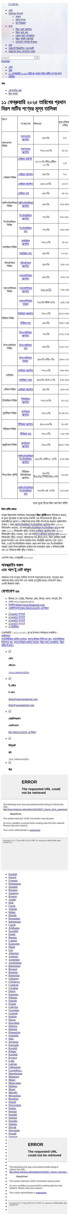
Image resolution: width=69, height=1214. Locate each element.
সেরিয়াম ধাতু (23, 193)
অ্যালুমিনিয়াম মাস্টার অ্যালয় (13, 638)
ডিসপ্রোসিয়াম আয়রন (25, 359)
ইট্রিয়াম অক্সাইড (25, 424)
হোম (10, 10)
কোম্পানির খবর (14, 90)
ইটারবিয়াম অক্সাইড (25, 400)
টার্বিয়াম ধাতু (25, 322)
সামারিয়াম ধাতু (25, 253)
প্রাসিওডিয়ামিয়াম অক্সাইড (25, 204)
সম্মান (18, 16)
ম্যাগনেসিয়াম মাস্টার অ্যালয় (26, 642)
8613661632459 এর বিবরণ (28, 607)
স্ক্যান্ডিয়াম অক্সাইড (25, 445)
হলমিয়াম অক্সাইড (25, 370)
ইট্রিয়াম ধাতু (25, 433)
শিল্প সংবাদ (13, 93)
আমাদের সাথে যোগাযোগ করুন (21, 51)
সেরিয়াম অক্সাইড (25, 174)
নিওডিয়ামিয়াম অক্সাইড (25, 217)
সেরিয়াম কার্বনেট (25, 158)
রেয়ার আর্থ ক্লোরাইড (25, 35)
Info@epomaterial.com (21, 705)
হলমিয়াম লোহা (25, 379)
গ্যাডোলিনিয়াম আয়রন (25, 302)
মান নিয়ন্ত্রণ (21, 22)
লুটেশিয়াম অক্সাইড (25, 413)
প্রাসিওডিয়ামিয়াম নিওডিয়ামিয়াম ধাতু (25, 490)
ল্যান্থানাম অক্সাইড (25, 138)
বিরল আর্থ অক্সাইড (24, 29)
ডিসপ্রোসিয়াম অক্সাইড (25, 334)
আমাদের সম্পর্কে (15, 13)
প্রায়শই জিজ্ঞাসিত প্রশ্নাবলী (21, 48)
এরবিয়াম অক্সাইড (25, 389)
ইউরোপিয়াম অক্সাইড (25, 264)
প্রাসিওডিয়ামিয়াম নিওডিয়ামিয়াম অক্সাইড (25, 459)
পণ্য (10, 26)
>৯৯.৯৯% (46, 289)
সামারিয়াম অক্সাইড (25, 242)
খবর (10, 45)
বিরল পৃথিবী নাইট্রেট (24, 38)
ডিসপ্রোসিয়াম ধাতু (25, 347)
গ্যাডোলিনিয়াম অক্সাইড (25, 277)
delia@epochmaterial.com (26, 604)
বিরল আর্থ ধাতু (22, 32)
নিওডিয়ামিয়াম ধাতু (25, 230)
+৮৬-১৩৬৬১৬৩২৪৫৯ (18, 672)
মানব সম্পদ (20, 19)
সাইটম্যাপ (5, 635)
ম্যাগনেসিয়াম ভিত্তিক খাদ (39, 638)
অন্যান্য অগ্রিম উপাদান (26, 41)
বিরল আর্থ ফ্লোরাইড (49, 642)
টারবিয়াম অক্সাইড (25, 313)
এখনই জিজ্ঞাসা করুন (10, 583)
